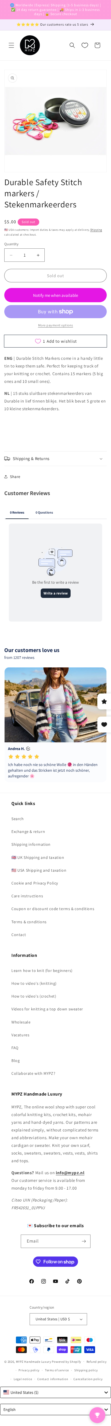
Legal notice (23, 1379)
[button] (11, 45)
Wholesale (20, 1022)
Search (17, 818)
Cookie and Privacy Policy (34, 883)
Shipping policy (86, 1370)
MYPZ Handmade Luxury (33, 1361)
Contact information (52, 1379)
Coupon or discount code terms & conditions (52, 908)
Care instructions (27, 895)
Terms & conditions (29, 921)
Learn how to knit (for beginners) (42, 970)
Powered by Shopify (66, 1361)
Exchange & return (28, 831)
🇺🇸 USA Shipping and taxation (38, 870)
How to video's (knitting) (34, 983)
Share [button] (15, 476)
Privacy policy (29, 1370)
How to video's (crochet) (33, 996)
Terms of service (57, 1370)
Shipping (96, 230)
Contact (18, 934)
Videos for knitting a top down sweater (47, 1009)
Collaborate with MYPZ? (33, 1073)
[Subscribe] (84, 1241)
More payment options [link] (55, 325)
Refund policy (97, 1362)
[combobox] (55, 1392)
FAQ (14, 1047)
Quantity (11, 244)
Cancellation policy (87, 1379)
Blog (15, 1060)
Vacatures (20, 1034)
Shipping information (31, 844)
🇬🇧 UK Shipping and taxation (37, 857)
